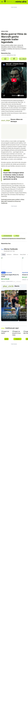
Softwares (15, 254)
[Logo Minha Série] (21, 1)
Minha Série (4, 31)
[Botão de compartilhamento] (5, 58)
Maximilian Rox (6, 53)
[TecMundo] (5, 1)
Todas (3, 254)
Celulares (9, 254)
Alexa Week (23, 254)
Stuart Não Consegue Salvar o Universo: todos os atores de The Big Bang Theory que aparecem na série (13, 176)
